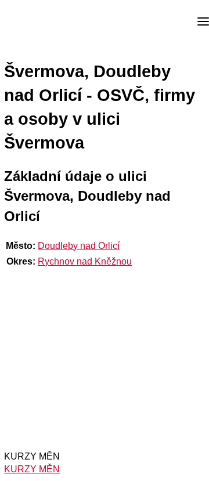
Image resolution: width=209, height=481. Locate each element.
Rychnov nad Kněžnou (85, 261)
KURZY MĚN (32, 469)
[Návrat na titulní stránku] (52, 22)
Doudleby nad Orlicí (79, 246)
